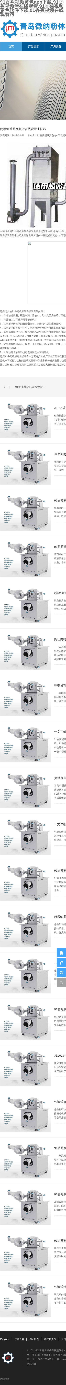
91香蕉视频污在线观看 (24, 231)
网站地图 (32, 1363)
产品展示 (33, 46)
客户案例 (34, 1339)
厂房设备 (19, 1339)
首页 (11, 46)
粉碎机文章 (50, 1339)
